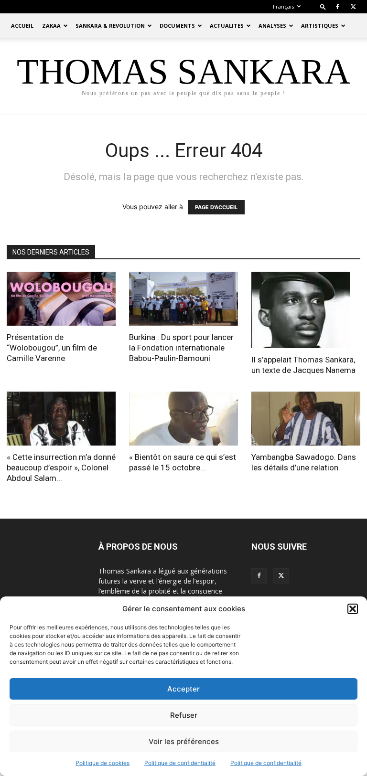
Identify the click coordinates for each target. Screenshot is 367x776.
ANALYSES (272, 25)
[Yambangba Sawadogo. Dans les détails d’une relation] (305, 419)
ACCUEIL (22, 25)
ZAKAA (51, 25)
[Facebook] (337, 6)
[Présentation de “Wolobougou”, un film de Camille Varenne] (61, 299)
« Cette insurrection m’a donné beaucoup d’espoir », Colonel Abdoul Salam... (61, 467)
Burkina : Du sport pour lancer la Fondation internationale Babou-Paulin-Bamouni (181, 347)
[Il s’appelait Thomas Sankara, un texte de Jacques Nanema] (305, 310)
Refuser (183, 715)
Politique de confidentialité (180, 762)
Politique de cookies (103, 762)
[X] (353, 6)
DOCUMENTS (177, 25)
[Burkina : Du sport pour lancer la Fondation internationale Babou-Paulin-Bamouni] (183, 299)
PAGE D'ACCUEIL (216, 207)
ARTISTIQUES (319, 25)
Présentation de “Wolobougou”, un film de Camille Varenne (52, 347)
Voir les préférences (184, 741)
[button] (352, 609)
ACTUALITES (227, 25)
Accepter (183, 688)
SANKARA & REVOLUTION (110, 25)
